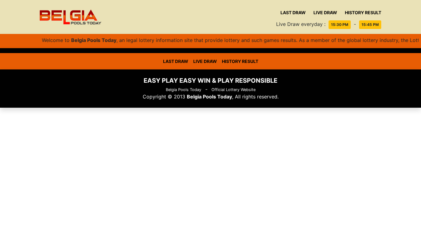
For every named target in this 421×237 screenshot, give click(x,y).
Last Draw (293, 12)
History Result (363, 12)
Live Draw (325, 12)
